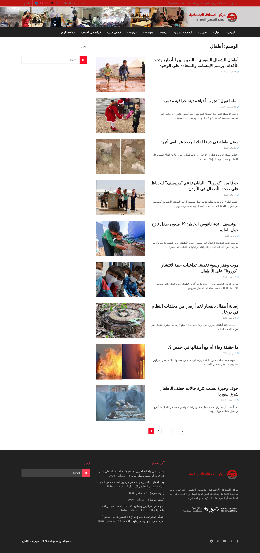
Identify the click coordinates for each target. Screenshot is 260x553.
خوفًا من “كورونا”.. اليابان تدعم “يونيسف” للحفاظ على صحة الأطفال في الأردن (194, 186)
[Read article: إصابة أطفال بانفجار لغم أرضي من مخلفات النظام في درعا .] (120, 320)
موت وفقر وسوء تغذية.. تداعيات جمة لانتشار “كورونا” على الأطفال (199, 268)
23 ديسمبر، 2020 (228, 71)
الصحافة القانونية (182, 32)
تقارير (203, 32)
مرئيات (133, 32)
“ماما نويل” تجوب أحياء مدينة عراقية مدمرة (200, 100)
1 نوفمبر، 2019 (229, 353)
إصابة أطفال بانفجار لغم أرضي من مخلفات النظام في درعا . (195, 309)
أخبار (217, 32)
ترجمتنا (163, 32)
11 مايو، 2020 (230, 194)
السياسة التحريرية (220, 3)
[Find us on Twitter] (52, 3)
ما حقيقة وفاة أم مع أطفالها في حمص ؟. (203, 347)
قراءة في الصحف (91, 32)
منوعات (149, 32)
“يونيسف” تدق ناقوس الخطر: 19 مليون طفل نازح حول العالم (195, 227)
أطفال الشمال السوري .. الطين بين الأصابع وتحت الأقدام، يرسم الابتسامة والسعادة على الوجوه (195, 62)
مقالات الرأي (68, 32)
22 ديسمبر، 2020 (228, 106)
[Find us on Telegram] (36, 3)
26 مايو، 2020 (230, 147)
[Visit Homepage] (213, 17)
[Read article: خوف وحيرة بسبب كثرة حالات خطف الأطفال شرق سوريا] (120, 403)
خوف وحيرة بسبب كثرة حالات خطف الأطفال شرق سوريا (199, 391)
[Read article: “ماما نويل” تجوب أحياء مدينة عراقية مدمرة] (120, 115)
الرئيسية (230, 32)
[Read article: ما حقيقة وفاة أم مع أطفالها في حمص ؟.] (120, 362)
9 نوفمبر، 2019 (229, 317)
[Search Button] (23, 32)
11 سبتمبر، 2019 (228, 399)
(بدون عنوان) (157, 493)
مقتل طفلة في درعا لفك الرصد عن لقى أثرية (199, 141)
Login (25, 3)
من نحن (234, 3)
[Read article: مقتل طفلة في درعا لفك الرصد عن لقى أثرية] (120, 156)
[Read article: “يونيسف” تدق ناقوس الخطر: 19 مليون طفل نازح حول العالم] (120, 238)
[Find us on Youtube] (46, 3)
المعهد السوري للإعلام (199, 3)
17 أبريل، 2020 (229, 276)
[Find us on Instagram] (41, 3)
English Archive (176, 3)
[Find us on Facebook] (56, 3)
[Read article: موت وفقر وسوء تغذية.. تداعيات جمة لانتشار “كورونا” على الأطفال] (120, 279)
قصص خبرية (114, 32)
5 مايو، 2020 (230, 235)
